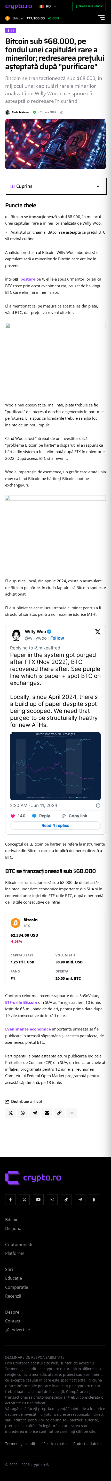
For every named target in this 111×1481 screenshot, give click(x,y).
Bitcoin (12, 1219)
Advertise (21, 1330)
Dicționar (14, 1228)
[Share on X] (10, 1113)
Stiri (10, 30)
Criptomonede (19, 1244)
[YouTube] (38, 1199)
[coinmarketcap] (94, 1199)
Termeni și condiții (21, 1443)
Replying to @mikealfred (35, 647)
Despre (12, 1312)
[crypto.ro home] (18, 7)
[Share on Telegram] (34, 1113)
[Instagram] (52, 1199)
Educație (13, 1278)
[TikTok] (66, 1199)
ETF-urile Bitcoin (21, 1002)
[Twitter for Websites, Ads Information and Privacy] (98, 805)
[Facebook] (10, 1199)
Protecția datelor (87, 1443)
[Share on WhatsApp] (22, 1113)
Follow (57, 638)
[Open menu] (101, 17)
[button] (66, 186)
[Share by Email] (47, 1113)
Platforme (15, 1253)
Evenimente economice (28, 1029)
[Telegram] (80, 1199)
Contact (12, 1321)
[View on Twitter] (98, 634)
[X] (24, 1199)
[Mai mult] (71, 1113)
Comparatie (16, 1287)
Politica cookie (55, 1443)
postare (27, 279)
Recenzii (13, 1296)
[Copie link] (59, 1113)
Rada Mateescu (21, 112)
